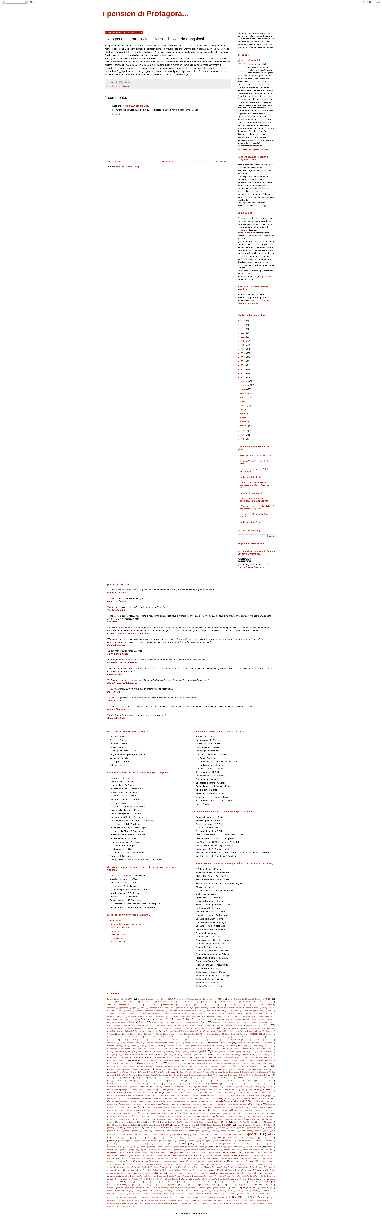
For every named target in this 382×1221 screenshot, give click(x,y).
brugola (262, 1022)
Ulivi (176, 1193)
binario (261, 1019)
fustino (164, 1072)
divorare (134, 1055)
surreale (261, 1182)
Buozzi (154, 1025)
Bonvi (177, 1022)
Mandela (219, 1101)
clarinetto (236, 1034)
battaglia (220, 1016)
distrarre (269, 1052)
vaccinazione (112, 1197)
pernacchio (147, 1131)
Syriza (161, 1185)
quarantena (189, 1147)
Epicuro (145, 1060)
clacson (227, 1034)
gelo (127, 1075)
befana (269, 1016)
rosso (209, 1158)
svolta (114, 1185)
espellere (260, 1060)
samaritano (200, 1161)
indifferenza (124, 1087)
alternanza (235, 1002)
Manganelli (240, 1101)
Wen (189, 1203)
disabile (214, 1052)
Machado (247, 1098)
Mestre (230, 1107)
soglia (265, 1173)
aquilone (142, 1008)
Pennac (202, 1128)
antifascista (111, 1008)
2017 (243, 357)
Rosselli (192, 1158)
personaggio (158, 1131)
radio (116, 1150)
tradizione (146, 1191)
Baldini (240, 1013)
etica (133, 1063)
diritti (203, 1051)
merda (175, 1107)
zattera (261, 1203)
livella (139, 1098)
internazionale (152, 1090)
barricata (184, 1016)
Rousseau (224, 1158)
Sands (209, 1161)
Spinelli (252, 1176)
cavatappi (210, 1031)
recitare (245, 1150)
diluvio (141, 1052)
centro (260, 1031)
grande (114, 1081)
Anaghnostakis (169, 1005)
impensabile (227, 1084)
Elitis (251, 1057)
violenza (195, 1200)
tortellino (110, 1191)
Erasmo (179, 1060)
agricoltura (111, 1002)
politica (118, 86)
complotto (237, 1037)
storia (262, 1179)
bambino (120, 1016)
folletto (176, 1069)
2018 (243, 353)
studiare (156, 1182)
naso (236, 1113)
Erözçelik (225, 1060)
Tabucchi (184, 1185)
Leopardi (169, 1095)
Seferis (208, 1167)
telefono (120, 1188)
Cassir (177, 1031)
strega (139, 1182)
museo (188, 1113)
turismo (131, 1193)
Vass (177, 1197)
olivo (186, 1119)
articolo (248, 1008)
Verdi (255, 1197)
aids (127, 1002)
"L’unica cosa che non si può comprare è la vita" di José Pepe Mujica (255, 485)
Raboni (248, 1147)
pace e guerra (220, 1122)
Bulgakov (139, 1025)
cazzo (237, 1031)
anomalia (230, 1005)
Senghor (269, 1167)
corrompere (160, 1043)
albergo (181, 1002)
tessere (202, 1188)
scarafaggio (168, 1164)
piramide (175, 1134)
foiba (169, 1069)
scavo (210, 1164)
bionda (269, 1019)
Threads (265, 300)
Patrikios (119, 1128)
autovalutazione (145, 1013)
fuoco (151, 1072)
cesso (127, 1034)
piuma (211, 1134)
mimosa (130, 1110)
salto (174, 1161)
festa (256, 1066)
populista (201, 1138)
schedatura (249, 1164)
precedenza (140, 1141)
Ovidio (193, 1122)
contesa (247, 1040)
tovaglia (128, 1191)
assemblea (149, 1011)
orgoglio (142, 1122)
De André (219, 1046)
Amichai (138, 1005)
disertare (240, 1052)
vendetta (200, 1197)
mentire (147, 1107)
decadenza (162, 1048)
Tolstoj (263, 1188)
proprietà (164, 1144)
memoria (132, 1107)
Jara (219, 1090)
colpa (154, 1037)
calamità (239, 1025)
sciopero (156, 1167)
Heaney (261, 1081)
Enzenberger (131, 1060)
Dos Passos (226, 1055)
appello (134, 1008)
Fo (164, 1069)
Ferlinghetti (213, 1066)
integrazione (112, 1090)
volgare (251, 1200)
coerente (271, 1034)
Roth (216, 1158)
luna (208, 1098)
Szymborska (172, 1185)
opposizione (252, 1119)
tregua (206, 1191)
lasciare (246, 1092)
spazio (179, 1176)
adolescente (209, 999)
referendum (267, 1150)
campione (150, 1028)
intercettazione (138, 1090)
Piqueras (164, 1135)
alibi (203, 1002)
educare (133, 1057)
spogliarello (262, 1176)
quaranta (178, 1147)
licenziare (242, 1095)
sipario (180, 1173)
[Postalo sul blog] (120, 82)
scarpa (178, 1164)
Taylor (246, 1185)
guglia (228, 1081)
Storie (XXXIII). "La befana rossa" (256, 455)
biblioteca (228, 1019)
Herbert (269, 1081)
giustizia (126, 1078)
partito (201, 1125)
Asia (112, 1010)
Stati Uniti (185, 1179)
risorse (234, 1155)
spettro (229, 1176)
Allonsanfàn (115, 920)
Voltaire (123, 1203)
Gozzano (240, 1078)
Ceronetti (269, 1031)
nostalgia (232, 1116)
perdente (269, 1128)
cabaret (208, 1025)
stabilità (145, 1179)
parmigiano (176, 1125)
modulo (170, 1110)
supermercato (240, 1182)
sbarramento (128, 1164)
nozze (266, 1116)
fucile (127, 1072)
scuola (191, 1167)
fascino (269, 1063)
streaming (130, 1182)
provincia (243, 1144)
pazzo (147, 1128)
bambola (131, 1016)
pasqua (239, 1125)
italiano (202, 1090)
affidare (238, 999)
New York (151, 1116)
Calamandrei (228, 1025)
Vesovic (129, 1200)
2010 (243, 435)
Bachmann (212, 1013)
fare (262, 1063)
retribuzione (111, 1155)
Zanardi (234, 1203)
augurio (245, 1011)
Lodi (154, 1098)
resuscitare (262, 1152)
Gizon (144, 1078)
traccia (137, 1191)
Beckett (261, 1016)
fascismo (110, 1066)
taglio (209, 1185)
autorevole (121, 1013)
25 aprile (110, 999)
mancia (197, 1101)
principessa (229, 1141)
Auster (269, 1011)
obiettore (137, 1119)
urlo (248, 1193)
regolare (154, 1152)
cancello (168, 1028)
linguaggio (267, 1096)
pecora (160, 1128)
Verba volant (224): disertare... (254, 477)
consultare (226, 1040)
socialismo (214, 1173)
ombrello (194, 1119)
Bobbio (132, 1022)
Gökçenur (197, 1078)
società (235, 1173)
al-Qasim (162, 1002)
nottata (240, 1116)
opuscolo (263, 1119)
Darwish (195, 1046)
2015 (243, 365)
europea (171, 1063)
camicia (120, 1028)
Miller (122, 1110)
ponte (168, 1138)
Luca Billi (255, 60)
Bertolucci (210, 1019)
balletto (258, 1013)
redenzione (255, 1150)
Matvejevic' (221, 1104)
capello (225, 1028)
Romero (183, 1158)
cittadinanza (209, 1034)
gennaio (244, 426)
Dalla (180, 1046)
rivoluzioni (146, 1158)
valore (153, 1197)
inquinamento (229, 1087)
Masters (157, 1104)
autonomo (110, 1013)
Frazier (265, 1069)
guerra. (206, 1081)
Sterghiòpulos (223, 1179)
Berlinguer (187, 1019)
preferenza (152, 1141)
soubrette (162, 1176)
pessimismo (177, 1131)
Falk (197, 1063)
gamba (217, 1072)
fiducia (127, 1069)
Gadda (189, 1072)
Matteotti (187, 1104)
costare (214, 1043)
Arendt (188, 1008)
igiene (158, 1084)
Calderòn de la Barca (252, 1025)
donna (197, 1055)
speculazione (199, 1176)
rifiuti (175, 1155)
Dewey (245, 1048)
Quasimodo (200, 1147)
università (224, 1193)
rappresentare (191, 1150)
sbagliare (117, 1164)
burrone (171, 1025)
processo (258, 1141)
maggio (244, 409)
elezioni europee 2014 (211, 1057)
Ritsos (117, 1158)
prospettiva (199, 1144)
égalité (159, 1057)
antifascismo (266, 1005)
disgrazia (250, 1052)
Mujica (164, 1113)
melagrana (120, 1107)
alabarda (172, 1002)
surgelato (251, 1182)
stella (202, 1179)
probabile (248, 1141)
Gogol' (188, 1078)
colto (169, 1037)
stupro (189, 1182)
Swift (136, 1185)
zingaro (110, 1206)
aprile (243, 413)
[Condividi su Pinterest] (128, 82)
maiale (149, 1101)
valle (146, 1197)
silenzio (112, 1173)
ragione (143, 1150)
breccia (230, 1022)
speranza (220, 1176)
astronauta (190, 1011)
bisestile (118, 1022)
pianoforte (232, 1131)
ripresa (225, 1155)
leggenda (151, 1095)
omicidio (211, 1119)
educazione (145, 1057)
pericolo (126, 1131)
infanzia (146, 1086)
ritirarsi (262, 1155)
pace (209, 1122)
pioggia (155, 1134)
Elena (184, 1057)
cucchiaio (151, 1046)
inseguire (260, 1087)
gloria (160, 1078)
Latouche (255, 1092)
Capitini (244, 1028)
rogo (175, 1158)
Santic (233, 1161)
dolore (160, 1055)
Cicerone (158, 1034)
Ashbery (272, 1008)
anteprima (240, 1005)
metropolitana (252, 1107)
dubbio (236, 1055)
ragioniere (152, 1150)
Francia (257, 1069)
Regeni (136, 1152)
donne (206, 1054)
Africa (267, 999)
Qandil (159, 1147)
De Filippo (230, 1045)
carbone (262, 1028)
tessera (193, 1188)
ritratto (109, 1158)
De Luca (268, 1046)
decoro (171, 1048)
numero (112, 1119)
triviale (238, 1191)
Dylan (257, 1055)
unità (216, 1193)
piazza (249, 1131)
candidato (177, 1028)
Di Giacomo (255, 1048)
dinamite (170, 1052)
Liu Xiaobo (129, 1099)
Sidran (257, 1170)
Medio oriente (255, 1104)
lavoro (110, 1095)
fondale (191, 1069)
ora (271, 1119)
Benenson (158, 1019)
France (248, 1069)
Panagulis (268, 1122)
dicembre (244, 381)
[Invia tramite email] (117, 82)
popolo (184, 1138)
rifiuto (182, 1155)
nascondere (227, 1113)
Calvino (266, 1025)
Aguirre (120, 1002)
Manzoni (251, 1101)
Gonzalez (207, 1078)
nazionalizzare (115, 1116)
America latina (125, 1005)
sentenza (110, 1170)
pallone (252, 1122)
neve (143, 1116)
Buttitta (200, 1025)
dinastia (178, 1052)
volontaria (260, 1200)
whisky (196, 1203)
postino (246, 1138)
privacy (239, 1141)
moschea (144, 1113)
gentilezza (152, 1075)
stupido (172, 1182)
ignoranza (167, 1084)
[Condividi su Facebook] (125, 82)
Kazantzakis (131, 1092)
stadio (153, 1179)
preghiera (162, 1141)
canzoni (214, 1028)
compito (228, 1037)
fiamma (119, 1069)
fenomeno (203, 1066)
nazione (126, 1116)
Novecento (257, 1116)
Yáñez (213, 1203)
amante (259, 1002)
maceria (237, 1098)
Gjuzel (152, 1078)
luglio (242, 401)
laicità (212, 1092)
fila (140, 1069)
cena (244, 1031)
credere (269, 1043)
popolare (176, 1138)
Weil (175, 1203)
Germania (162, 1075)
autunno (157, 1013)
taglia (202, 1185)
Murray (179, 1113)
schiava (110, 1167)
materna (167, 1104)
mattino (196, 1104)
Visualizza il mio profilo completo (253, 150)
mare (109, 1104)
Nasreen (244, 1113)
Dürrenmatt (246, 1055)
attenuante (221, 1011)
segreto (218, 1167)
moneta (214, 1110)
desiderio (227, 1048)
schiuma (128, 1167)
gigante (204, 1075)
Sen (253, 1167)
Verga (263, 1197)
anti (248, 1005)
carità (112, 1031)
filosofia (147, 1069)
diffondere (118, 1052)
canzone (204, 1028)
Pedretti (178, 1128)
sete (127, 1170)
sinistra (157, 1173)
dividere (125, 1055)
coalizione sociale (257, 1034)
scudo (182, 1167)
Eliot (245, 1057)
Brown (254, 1022)
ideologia (143, 1084)
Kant (257, 1090)
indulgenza (135, 1087)
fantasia (236, 1063)
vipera (204, 1200)
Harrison (236, 1081)
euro (151, 1063)
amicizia (147, 1005)
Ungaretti (200, 1193)
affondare (257, 999)
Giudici (269, 1075)
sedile (200, 1167)
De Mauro (124, 1048)
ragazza (124, 1150)
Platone (233, 1135)
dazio (211, 1046)
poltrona (149, 1138)
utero (255, 1193)
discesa (223, 1052)
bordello (195, 1022)
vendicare (210, 1197)
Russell (129, 1161)
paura (129, 1128)
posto (254, 1138)
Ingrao (192, 1087)
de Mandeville (112, 1048)
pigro (140, 1134)
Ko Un (151, 1092)
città (200, 1034)
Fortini (222, 1069)
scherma (260, 1164)
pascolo (218, 1125)
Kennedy (142, 1092)
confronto (181, 1040)
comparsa (206, 1037)
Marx (116, 1104)
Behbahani (111, 1019)
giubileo (260, 1075)
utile (261, 1193)
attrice (237, 1011)
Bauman (245, 1016)
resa (203, 1152)
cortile (186, 1043)
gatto (256, 1072)
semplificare (244, 1167)
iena (151, 1084)
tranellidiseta (116, 938)
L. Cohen (185, 1092)
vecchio (185, 1197)
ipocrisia (181, 1090)
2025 (243, 325)
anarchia (182, 1005)
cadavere (217, 1025)
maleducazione (186, 1101)
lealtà (128, 1095)
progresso (131, 1144)
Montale (235, 1110)
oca (151, 1119)
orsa (149, 1122)
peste (198, 1131)
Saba (145, 1161)
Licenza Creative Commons (251, 567)
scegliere (219, 1164)
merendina (185, 1107)
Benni (168, 1019)
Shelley (222, 1170)
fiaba (112, 1069)
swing (144, 1185)
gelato (273, 1072)
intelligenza (125, 1090)
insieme (269, 1087)
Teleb (270, 1185)
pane (109, 1125)
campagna (129, 1028)
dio (185, 1052)
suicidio (219, 1182)
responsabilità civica (231, 1152)
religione (174, 1152)
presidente (191, 1141)
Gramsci (271, 1078)
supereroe (228, 1182)
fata (118, 1066)
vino (186, 1200)
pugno (120, 1147)
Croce (109, 1046)
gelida (112, 1075)
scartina (187, 1164)
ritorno (270, 1155)
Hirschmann (132, 1084)
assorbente (160, 1011)
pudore (112, 1147)
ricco (132, 1155)
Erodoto (202, 1060)
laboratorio (203, 1092)
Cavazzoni (221, 1031)
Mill (116, 1110)
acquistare (180, 999)
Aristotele (222, 1008)
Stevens (234, 1179)
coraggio (139, 1043)
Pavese (137, 1128)
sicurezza (248, 1170)
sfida (163, 1170)
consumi (237, 1040)
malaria (168, 1101)
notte (248, 1116)
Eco (270, 1055)
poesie (253, 1134)
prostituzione (210, 1144)
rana (170, 1150)
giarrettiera (195, 1075)
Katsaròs (110, 1092)
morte (135, 1113)
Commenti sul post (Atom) (126, 166)
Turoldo (140, 1193)
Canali (159, 1028)
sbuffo (139, 1164)
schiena (119, 1167)
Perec (118, 1131)
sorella (145, 1176)
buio (131, 1025)
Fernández (233, 1066)
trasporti (189, 1191)
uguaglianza (167, 1193)
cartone (147, 1031)
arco (161, 1008)
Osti (178, 1122)
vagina (139, 1197)
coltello (162, 1037)
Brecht (239, 1022)
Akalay (134, 1002)
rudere (255, 1158)
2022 (243, 337)
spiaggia (244, 1176)
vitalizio (219, 1200)
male (176, 1101)
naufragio (271, 1113)
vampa (161, 1197)
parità (158, 1125)
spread (127, 1179)
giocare (218, 1075)
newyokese (162, 1116)
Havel (252, 1081)
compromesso (249, 1037)
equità (171, 1060)
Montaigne (224, 1110)
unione (208, 1193)
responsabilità (214, 1152)
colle (139, 1037)
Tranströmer (178, 1191)
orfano (126, 1122)
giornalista (233, 1075)
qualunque (168, 1147)
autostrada (132, 1013)
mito (163, 1110)
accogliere (160, 999)
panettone (118, 1125)
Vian (145, 1200)
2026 (243, 320)
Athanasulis (209, 1011)
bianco (219, 1019)
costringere (241, 1043)
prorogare (174, 1144)
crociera (118, 1046)
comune (260, 1037)
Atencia (199, 1011)
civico (219, 1034)
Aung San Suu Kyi (257, 1011)
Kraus (158, 1093)
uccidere (156, 1193)
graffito (261, 1078)
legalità (135, 1095)
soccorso (203, 1173)
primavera (218, 1141)
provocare (253, 1144)
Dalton (187, 1046)
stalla (169, 1179)
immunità (204, 1084)
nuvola (128, 1119)
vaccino (123, 1197)
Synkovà (152, 1185)
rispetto (245, 1155)
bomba (154, 1022)
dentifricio (217, 1048)
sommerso (136, 1176)
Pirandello (185, 1135)
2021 (243, 341)
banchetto (148, 1016)
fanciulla (227, 1063)
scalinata (147, 1164)
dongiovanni (188, 1055)
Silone (120, 1173)
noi (190, 1116)
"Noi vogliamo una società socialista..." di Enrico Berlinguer (255, 499)
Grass (122, 1081)
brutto (109, 1025)
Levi (204, 1096)
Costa (205, 1043)
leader (120, 1095)
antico (255, 1005)
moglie (178, 1110)
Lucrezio (201, 1098)
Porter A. (231, 1138)
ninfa (171, 1116)
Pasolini (227, 1125)
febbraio (244, 422)
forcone (199, 1069)
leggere (160, 1095)
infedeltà (158, 1087)
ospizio (164, 1122)
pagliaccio (236, 1122)
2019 (243, 349)
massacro (147, 1104)
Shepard (231, 1170)
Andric (191, 1005)
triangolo (221, 1191)
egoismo (167, 1057)
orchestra (110, 1122)
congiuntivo (192, 1040)
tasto (239, 1185)
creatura (260, 1043)
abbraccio (141, 999)
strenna (147, 1182)
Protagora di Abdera (226, 1144)
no (184, 1116)
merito (194, 1107)
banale (139, 1016)
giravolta (252, 1075)
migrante (263, 1107)
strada (272, 1179)
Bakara (232, 1013)
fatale (124, 1066)
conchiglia (133, 1040)
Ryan (138, 1161)
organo (133, 1122)
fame (210, 1063)
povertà (110, 1140)
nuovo (121, 1119)
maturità (211, 1104)
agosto (243, 397)
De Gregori (244, 1046)
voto (131, 1203)
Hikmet (110, 1084)
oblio (145, 1119)
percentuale (258, 1128)
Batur (237, 1016)
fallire (204, 1063)
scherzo (269, 1164)
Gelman (120, 1075)
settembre (245, 393)
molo (185, 1110)
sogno (272, 1173)
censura (252, 1031)
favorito (149, 1066)
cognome (113, 1037)
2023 (243, 333)
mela (111, 1107)
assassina (138, 1011)
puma (135, 1147)
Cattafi (193, 1031)
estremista (124, 1063)
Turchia (122, 1194)
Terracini (163, 1188)
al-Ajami (143, 1002)
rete (270, 1152)
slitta (195, 1173)
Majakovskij (158, 1101)
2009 (243, 439)
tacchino (194, 1185)
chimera (140, 1034)
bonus (169, 1022)
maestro (264, 1098)
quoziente (231, 1147)
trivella (230, 1191)
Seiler (226, 1167)
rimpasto (208, 1155)
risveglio (254, 1155)
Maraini (261, 1101)
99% (130, 999)
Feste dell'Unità (268, 1066)
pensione (232, 1128)
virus (212, 1200)
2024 (243, 329)
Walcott (167, 1203)
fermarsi (223, 1066)
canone (186, 1028)
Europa (158, 1063)
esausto (242, 1060)
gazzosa (264, 1072)
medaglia (243, 1104)
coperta (122, 1043)
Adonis (221, 999)
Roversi (234, 1158)
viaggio (137, 1200)
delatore (180, 1048)
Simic (128, 1173)
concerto (123, 1040)
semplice (234, 1167)
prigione (201, 1141)
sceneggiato (237, 1164)
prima (209, 1141)
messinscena (220, 1107)
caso (170, 1031)
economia (112, 1057)
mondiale (194, 1110)
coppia (130, 1043)
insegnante (250, 1087)
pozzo (122, 1141)
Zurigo (131, 1206)
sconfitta (165, 1167)
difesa (109, 1052)
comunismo (271, 1037)
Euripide (143, 1063)
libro (234, 1095)
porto (239, 1138)
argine (204, 1008)
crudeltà (134, 1046)
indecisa (269, 1084)
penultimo (241, 1128)
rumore (120, 1161)
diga (126, 1052)
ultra (182, 1193)
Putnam (142, 1147)
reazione (236, 1150)
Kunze (176, 1092)
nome (196, 1116)
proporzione (154, 1144)
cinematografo (170, 1034)
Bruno (270, 1022)
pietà (273, 1131)
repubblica (194, 1152)
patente (110, 1128)
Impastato (215, 1084)
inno (199, 1087)
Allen (218, 1002)
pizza (218, 1134)
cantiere (195, 1028)
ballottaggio (268, 1013)
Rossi (202, 1158)
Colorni (147, 1037)
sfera (156, 1170)
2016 (243, 361)
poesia (242, 1134)
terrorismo (184, 1188)
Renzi (185, 1152)
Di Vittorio (267, 1048)
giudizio (110, 1078)
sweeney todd (125, 1185)
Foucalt (240, 1069)
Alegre (197, 1002)
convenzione (112, 1043)
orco (119, 1122)
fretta (273, 1069)
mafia (272, 1099)
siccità (239, 1170)
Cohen (122, 1037)
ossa (172, 1122)
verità (270, 1197)
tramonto (156, 1191)
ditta (108, 1055)
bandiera (159, 1016)
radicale (269, 1147)
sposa (120, 1179)
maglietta (140, 1101)
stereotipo (211, 1179)
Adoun (230, 999)
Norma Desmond (208, 1116)
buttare (192, 1025)
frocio (112, 1072)
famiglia (218, 1063)
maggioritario (122, 1101)
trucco (246, 1191)
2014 (243, 369)
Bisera (109, 1022)
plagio (225, 1134)
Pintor (147, 1134)
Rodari (168, 1158)
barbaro (175, 1016)
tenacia (147, 1188)
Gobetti (180, 1078)
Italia (189, 1089)
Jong (242, 1090)
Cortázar (171, 1043)
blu (125, 1022)
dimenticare (159, 1052)
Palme (260, 1122)
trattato (197, 1191)
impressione (239, 1084)
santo (240, 1161)
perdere (110, 1131)
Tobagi (233, 1188)
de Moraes (135, 1048)
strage (112, 1182)
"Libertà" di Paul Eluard (251, 493)
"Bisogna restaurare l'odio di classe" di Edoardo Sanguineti (257, 507)
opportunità (241, 1119)
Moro (117, 1113)
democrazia (203, 1048)
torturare (119, 1191)
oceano (168, 1119)
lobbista (147, 1098)
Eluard (258, 1057)
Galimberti (208, 1072)
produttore (268, 1141)
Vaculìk (131, 1197)
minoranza (140, 1110)
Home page (167, 161)
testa (216, 1188)
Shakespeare (210, 1170)
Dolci (152, 1055)
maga (112, 1101)
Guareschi (152, 1081)
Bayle (253, 1016)
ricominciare (147, 1155)
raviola (210, 1150)
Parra (193, 1125)
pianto (241, 1131)
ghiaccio (185, 1075)
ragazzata (134, 1150)
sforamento (188, 1170)
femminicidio (182, 1066)
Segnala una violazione (251, 543)
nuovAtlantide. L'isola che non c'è (125, 924)
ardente (180, 1008)
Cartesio (138, 1031)
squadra (136, 1179)
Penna (194, 1128)
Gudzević (171, 1081)
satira (109, 1164)
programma (120, 1144)
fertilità (249, 1066)
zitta (117, 1206)
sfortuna (199, 1170)
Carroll (129, 1031)
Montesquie (248, 1110)
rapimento (178, 1150)
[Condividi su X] (122, 82)
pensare (211, 1128)
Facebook (243, 303)
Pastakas (268, 1125)
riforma (189, 1155)
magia (132, 1101)
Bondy (162, 1022)
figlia (134, 1069)
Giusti (118, 1078)
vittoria (236, 1200)
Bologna (142, 1022)
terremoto (173, 1188)
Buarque (117, 1025)
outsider (185, 1122)
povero (269, 1138)
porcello (211, 1138)
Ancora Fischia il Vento (120, 927)
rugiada (269, 1158)
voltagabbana (112, 1203)
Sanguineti (126, 86)
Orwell (156, 1122)
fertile (242, 1066)
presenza (181, 1141)
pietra (112, 1134)
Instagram (253, 303)
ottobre (243, 389)
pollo (133, 1138)
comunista (113, 1040)
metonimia (240, 1107)
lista (120, 1098)
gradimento (252, 1078)
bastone (211, 1016)
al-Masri (152, 1002)
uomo (233, 1194)
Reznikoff (123, 1155)
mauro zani (115, 931)
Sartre (270, 1161)
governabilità (218, 1078)
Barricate (194, 1016)
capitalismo (235, 1028)
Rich (138, 1155)
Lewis (212, 1095)
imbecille (195, 1084)
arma (231, 1008)
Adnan (199, 999)
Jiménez (234, 1090)
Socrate (247, 1173)
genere (142, 1075)
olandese (178, 1119)
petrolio (206, 1131)
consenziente (215, 1040)
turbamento (111, 1193)
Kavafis (120, 1093)
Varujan (169, 1197)
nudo (273, 1116)
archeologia (153, 1008)
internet (163, 1090)
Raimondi (162, 1150)
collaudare (131, 1037)
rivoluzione (135, 1158)
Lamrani (220, 1092)
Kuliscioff (168, 1092)
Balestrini (249, 1013)
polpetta (140, 1138)
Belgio (120, 1019)
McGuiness (232, 1104)
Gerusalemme (174, 1075)
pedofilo (168, 1128)
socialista (225, 1173)
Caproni (253, 1028)
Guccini (162, 1081)
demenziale (190, 1048)
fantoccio (254, 1063)
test (209, 1188)
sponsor (272, 1176)
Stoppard (253, 1179)
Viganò (153, 1200)
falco (191, 1063)
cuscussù (171, 1046)
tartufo (222, 1185)
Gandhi (225, 1072)
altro (243, 1002)
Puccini (272, 1144)
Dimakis (149, 1052)
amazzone (268, 1002)
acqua (170, 999)
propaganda (142, 1144)
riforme (198, 1155)
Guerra (181, 1081)
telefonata (110, 1188)
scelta (228, 1164)
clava (245, 1034)
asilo (120, 1011)
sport (112, 1179)
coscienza (195, 1043)
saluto (191, 1161)
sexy (141, 1170)
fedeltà (165, 1066)
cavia (230, 1031)
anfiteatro (200, 1005)
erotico (216, 1060)
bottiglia (215, 1022)
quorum (222, 1147)
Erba (186, 1060)
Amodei (156, 1005)
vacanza (269, 1193)
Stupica (164, 1182)
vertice (120, 1200)
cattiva (201, 1031)
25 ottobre (121, 999)
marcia (269, 1101)
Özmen (201, 1122)
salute (182, 1161)
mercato (167, 1107)
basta (203, 1016)
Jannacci (211, 1090)
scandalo (157, 1164)
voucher (139, 1203)
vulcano (148, 1203)
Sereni (120, 1170)
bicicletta (238, 1019)
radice (109, 1150)
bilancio (253, 1019)
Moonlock (259, 1110)
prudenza (263, 1144)
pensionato (221, 1128)
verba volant (235, 1197)
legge (143, 1095)
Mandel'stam (207, 1101)
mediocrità (271, 1104)
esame (234, 1060)
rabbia (240, 1147)
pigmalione (132, 1134)
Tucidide (254, 1191)
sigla (273, 1170)
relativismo (164, 1152)
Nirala (179, 1116)
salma (153, 1161)
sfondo (178, 1170)
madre (255, 1098)
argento (196, 1008)
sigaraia (265, 1170)
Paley (245, 1122)
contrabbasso (258, 1040)
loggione (162, 1098)
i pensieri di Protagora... (145, 13)
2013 (243, 373)
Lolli (169, 1098)
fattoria (131, 1066)
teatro (254, 1184)
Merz (210, 1107)
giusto (136, 1078)
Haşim (244, 1081)
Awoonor (167, 1013)
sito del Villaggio (260, 206)
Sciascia (146, 1167)
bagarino (223, 1013)
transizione (167, 1191)
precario (130, 1141)
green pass (141, 1081)
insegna (240, 1087)
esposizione (270, 1060)
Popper (192, 1138)
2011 (243, 431)
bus (178, 1025)
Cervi (120, 1034)
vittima (228, 1200)
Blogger (204, 1213)
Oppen (219, 1119)
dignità (133, 1052)
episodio (154, 1060)
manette (229, 1101)
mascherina (136, 1104)
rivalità (126, 1158)
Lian (218, 1095)
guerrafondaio (217, 1081)
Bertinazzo (200, 1019)
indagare (260, 1084)
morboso (269, 1110)
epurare (163, 1060)
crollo (126, 1046)
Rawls (218, 1150)
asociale (128, 1011)
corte (179, 1043)
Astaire (180, 1011)
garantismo (235, 1072)
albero (189, 1002)
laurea (270, 1092)
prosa (184, 1143)
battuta (229, 1016)
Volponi (269, 1200)
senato (260, 1167)
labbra (194, 1092)
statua (195, 1179)
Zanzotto (253, 1203)
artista (256, 1008)
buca (125, 1025)
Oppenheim (229, 1119)
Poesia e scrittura (118, 941)
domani (168, 1055)
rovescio (246, 1158)
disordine (260, 1052)
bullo (147, 1025)
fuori (157, 1072)
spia (236, 1176)
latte (263, 1092)
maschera (125, 1104)
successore (198, 1182)
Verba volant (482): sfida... (252, 522)
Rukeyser (110, 1161)
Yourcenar (223, 1203)
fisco (158, 1069)
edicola (124, 1057)
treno (213, 1191)
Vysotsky (157, 1203)
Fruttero (120, 1072)
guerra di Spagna (194, 1081)
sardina (262, 1161)
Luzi (228, 1099)
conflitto (172, 1040)
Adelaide (191, 999)
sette (134, 1170)
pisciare (195, 1134)
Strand (120, 1182)
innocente (207, 1087)
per (249, 1128)
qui (263, 276)
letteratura (195, 1095)
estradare (113, 1063)
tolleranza (253, 1188)
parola (186, 1125)
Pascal (209, 1125)
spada (171, 1176)
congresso (203, 1040)
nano (218, 1113)
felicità (173, 1066)
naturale (262, 1113)
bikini (246, 1019)
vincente (162, 1200)
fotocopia (231, 1069)
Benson (177, 1019)
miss (148, 1110)
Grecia (131, 1081)
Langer (229, 1093)
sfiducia (170, 1170)
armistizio (239, 1008)
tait (215, 1185)
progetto (110, 1144)
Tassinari (230, 1185)
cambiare (110, 1028)
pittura (203, 1134)
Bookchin (185, 1022)
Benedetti (145, 1019)
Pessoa (188, 1131)
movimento (155, 1113)
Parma (166, 1125)
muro (171, 1113)
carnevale (120, 1031)
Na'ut (211, 1113)
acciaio (150, 999)
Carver (155, 1031)
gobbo (173, 1078)
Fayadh (157, 1066)
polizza (125, 1138)
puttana (151, 1147)
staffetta (161, 1179)
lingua (258, 1095)
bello (136, 1019)
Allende (225, 1002)
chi (133, 1034)
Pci (153, 1128)
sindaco (147, 1173)
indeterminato (112, 1087)
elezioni (193, 1057)
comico (185, 1037)
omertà (202, 1119)
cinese (180, 1034)
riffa (168, 1155)
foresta (207, 1069)
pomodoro (159, 1138)
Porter (219, 1138)
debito (144, 1048)
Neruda (135, 1116)
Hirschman (121, 1084)
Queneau (211, 1147)
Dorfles (216, 1055)
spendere (210, 1176)
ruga (262, 1158)
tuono (263, 1191)
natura (253, 1113)
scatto (203, 1164)
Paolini (135, 1125)
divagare (116, 1055)
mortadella (126, 1113)
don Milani (177, 1055)
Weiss (182, 1203)
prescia (172, 1141)
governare (230, 1078)
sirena (188, 1173)
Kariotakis (267, 1090)
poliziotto (117, 1138)
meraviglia (157, 1107)
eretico (193, 1060)
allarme (210, 1002)
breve (246, 1022)
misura (156, 1110)
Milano (109, 1110)
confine (164, 1040)
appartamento (123, 1008)
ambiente (111, 1005)
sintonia (172, 1173)
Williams (205, 1203)
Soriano (153, 1176)
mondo (203, 1110)
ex (177, 1063)
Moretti (109, 1113)
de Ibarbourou (257, 1046)
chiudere (149, 1034)
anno (221, 1005)
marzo (243, 417)
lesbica (178, 1095)
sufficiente (209, 1182)
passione (259, 1125)
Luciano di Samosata (187, 1098)
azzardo (183, 1013)
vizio (243, 1200)
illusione (185, 1084)
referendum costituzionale (118, 1152)
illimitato (177, 1084)
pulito (127, 1147)
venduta (220, 1197)
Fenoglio (193, 1066)
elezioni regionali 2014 (233, 1057)
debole (152, 1048)
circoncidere (190, 1034)
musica (196, 1113)
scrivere (174, 1167)
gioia (225, 1075)
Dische (231, 1052)
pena (187, 1128)
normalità (222, 1116)
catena (185, 1031)
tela (263, 1185)
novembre (245, 385)
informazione (178, 1086)
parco (151, 1125)
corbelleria (149, 1043)
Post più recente (113, 161)
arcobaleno (170, 1008)
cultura (160, 1046)
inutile (172, 1090)
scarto (195, 1164)
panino (127, 1125)
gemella (134, 1075)
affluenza (247, 999)
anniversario (211, 1005)
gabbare (181, 1072)
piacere (223, 1131)
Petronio (215, 1131)
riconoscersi (159, 1155)
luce (175, 1098)
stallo (176, 1179)
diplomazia (193, 1052)
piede (266, 1131)
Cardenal (271, 1028)
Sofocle (256, 1173)
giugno (243, 405)
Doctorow (143, 1055)
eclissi (264, 1055)
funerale (143, 1072)
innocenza (218, 1087)
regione (144, 1152)
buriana (162, 1025)
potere (261, 1138)
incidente (250, 1084)
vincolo (179, 1200)
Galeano (198, 1072)
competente (218, 1037)
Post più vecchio (222, 161)
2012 (243, 377)
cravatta (251, 1043)
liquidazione (111, 1098)
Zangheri (243, 1203)
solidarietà (114, 1176)
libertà (225, 1096)
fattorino (140, 1066)
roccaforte (158, 1158)
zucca (124, 1206)
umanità (190, 1193)
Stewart (244, 1179)
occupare (159, 1119)
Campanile (140, 1028)
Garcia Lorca (247, 1072)
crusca (142, 1046)
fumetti (134, 1072)
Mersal (202, 1107)
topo (270, 1188)
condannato (154, 1040)
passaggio (249, 1125)
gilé (211, 1075)
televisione (130, 1188)
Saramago (250, 1161)
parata (143, 1125)
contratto (269, 1040)
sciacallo (137, 1167)
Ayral (175, 1013)
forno (215, 1069)
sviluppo (271, 1181)
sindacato (137, 1173)
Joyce (250, 1090)
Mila (270, 1107)
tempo (139, 1188)
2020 (243, 345)
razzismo (227, 1150)
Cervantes (111, 1034)
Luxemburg (218, 1099)
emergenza (268, 1057)
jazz (226, 1090)
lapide (238, 1092)
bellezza (128, 1019)
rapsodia (202, 1150)
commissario (195, 1037)
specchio (187, 1176)
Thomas (224, 1188)
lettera (186, 1095)
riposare (217, 1155)
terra (155, 1188)
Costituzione (225, 1042)
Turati (270, 1191)
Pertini (168, 1131)
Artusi (263, 1008)
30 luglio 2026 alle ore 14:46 (135, 106)
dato (204, 1046)
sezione (148, 1170)
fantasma (245, 1063)
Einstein (176, 1057)
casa (164, 1031)
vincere (171, 1200)
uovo (242, 1193)
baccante (202, 1013)
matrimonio (177, 1104)
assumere (171, 1011)
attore (230, 1011)
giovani (242, 1075)
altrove (250, 1002)
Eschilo (251, 1060)
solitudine (125, 1176)
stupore (181, 1182)
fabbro (184, 1063)
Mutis (204, 1113)
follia (183, 1069)
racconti (257, 1146)
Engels (120, 1060)
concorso (143, 1040)
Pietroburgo (121, 1134)
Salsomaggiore (164, 1161)
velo (192, 1197)
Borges (204, 1022)
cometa (176, 1037)
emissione (111, 1060)
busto (185, 1025)
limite (251, 1095)
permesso (136, 1131)
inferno (166, 1087)
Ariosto (213, 1008)
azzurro (192, 1013)
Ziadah (269, 1203)
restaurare (250, 1152)
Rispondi (116, 114)
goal (166, 1078)
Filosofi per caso (117, 934)
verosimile (111, 1200)
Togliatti (242, 1188)
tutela (148, 1193)
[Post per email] (112, 82)
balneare (110, 1016)
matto (204, 1104)
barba (167, 1016)
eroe (209, 1060)
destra (236, 1048)
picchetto (258, 1131)
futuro (172, 1072)
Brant (223, 1022)
